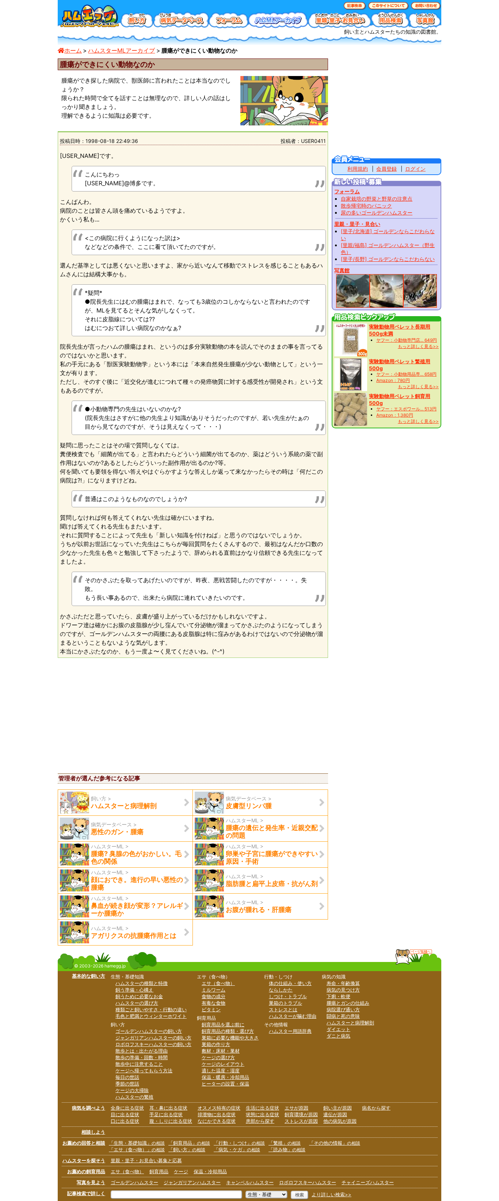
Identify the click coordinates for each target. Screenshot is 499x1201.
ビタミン (211, 1009)
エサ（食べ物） (218, 983)
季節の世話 (127, 1084)
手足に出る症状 (166, 1114)
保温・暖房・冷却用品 (225, 1077)
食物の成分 (213, 996)
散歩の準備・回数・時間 (141, 1057)
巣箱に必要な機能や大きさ (230, 1038)
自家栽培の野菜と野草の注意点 (376, 199)
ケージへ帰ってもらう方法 (143, 1070)
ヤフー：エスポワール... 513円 (406, 409)
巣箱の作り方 (216, 1044)
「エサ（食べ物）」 (137, 1149)
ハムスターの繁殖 (134, 1097)
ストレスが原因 (301, 1121)
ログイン (415, 169)
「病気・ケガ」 (237, 1149)
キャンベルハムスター (250, 1182)
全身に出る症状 (127, 1108)
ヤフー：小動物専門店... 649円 (406, 340)
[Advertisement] (119, 715)
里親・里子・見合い (357, 224)
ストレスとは (283, 1009)
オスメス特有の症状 (219, 1108)
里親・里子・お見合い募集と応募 (146, 1160)
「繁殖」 (284, 1143)
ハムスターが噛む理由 (292, 1016)
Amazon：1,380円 (394, 415)
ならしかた (281, 990)
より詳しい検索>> (331, 1194)
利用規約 (357, 169)
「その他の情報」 (334, 1143)
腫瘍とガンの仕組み (348, 1003)
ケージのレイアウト (223, 1064)
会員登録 (386, 169)
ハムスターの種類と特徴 (141, 983)
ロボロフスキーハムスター (307, 1182)
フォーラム (347, 191)
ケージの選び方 (218, 1057)
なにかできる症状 (217, 1121)
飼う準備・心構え (134, 990)
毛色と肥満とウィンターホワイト (151, 1016)
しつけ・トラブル (288, 996)
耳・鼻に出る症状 (168, 1108)
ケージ (181, 1171)
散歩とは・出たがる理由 (141, 1051)
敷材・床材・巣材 (221, 1051)
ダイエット (338, 1029)
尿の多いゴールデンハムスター (376, 212)
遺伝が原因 (335, 1114)
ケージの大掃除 (132, 1090)
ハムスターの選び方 (136, 1003)
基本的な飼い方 (88, 976)
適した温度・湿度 (221, 1070)
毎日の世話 (127, 1077)
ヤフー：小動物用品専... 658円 (406, 374)
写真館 (342, 270)
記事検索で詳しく (86, 1193)
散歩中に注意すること (139, 1064)
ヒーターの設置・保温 (225, 1084)
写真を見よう (91, 1182)
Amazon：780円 (393, 380)
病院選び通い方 (343, 1009)
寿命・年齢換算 (343, 983)
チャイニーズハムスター (368, 1182)
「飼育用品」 (189, 1143)
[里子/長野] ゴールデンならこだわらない (388, 259)
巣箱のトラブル (285, 1003)
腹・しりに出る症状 (170, 1121)
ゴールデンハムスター (134, 1182)
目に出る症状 (125, 1114)
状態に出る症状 (262, 1114)
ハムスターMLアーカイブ (121, 50)
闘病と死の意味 (343, 1016)
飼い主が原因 (337, 1108)
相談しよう (93, 1132)
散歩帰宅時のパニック (366, 205)
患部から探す (260, 1121)
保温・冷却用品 (210, 1171)
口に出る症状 (125, 1121)
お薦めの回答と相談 (83, 1143)
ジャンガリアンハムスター (192, 1182)
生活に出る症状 (262, 1108)
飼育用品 (158, 1171)
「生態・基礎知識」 (137, 1143)
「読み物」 (286, 1149)
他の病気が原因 (340, 1121)
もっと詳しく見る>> (418, 346)
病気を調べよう (88, 1108)
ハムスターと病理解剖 (350, 1023)
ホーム (73, 50)
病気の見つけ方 (343, 990)
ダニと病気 (338, 1036)
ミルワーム (213, 990)
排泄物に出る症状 (217, 1114)
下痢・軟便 (338, 996)
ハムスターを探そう (83, 1160)
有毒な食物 (213, 1003)
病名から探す (376, 1108)
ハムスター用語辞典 (290, 1031)
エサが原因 (296, 1108)
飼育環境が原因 (301, 1114)
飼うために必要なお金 (139, 996)
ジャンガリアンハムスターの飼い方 (153, 1038)
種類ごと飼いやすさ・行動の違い (151, 1009)
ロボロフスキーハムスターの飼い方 (153, 1044)
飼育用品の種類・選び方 (228, 1031)
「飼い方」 (186, 1149)
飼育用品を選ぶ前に (223, 1024)
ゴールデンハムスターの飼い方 (148, 1031)
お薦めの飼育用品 (86, 1171)
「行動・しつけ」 (239, 1143)
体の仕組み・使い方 (290, 983)
